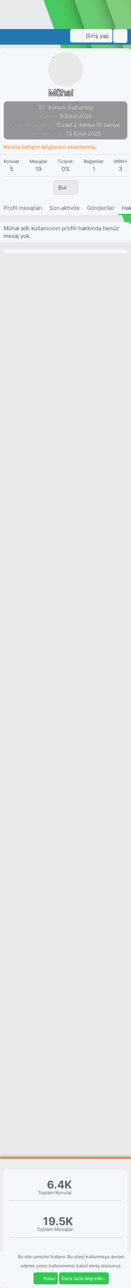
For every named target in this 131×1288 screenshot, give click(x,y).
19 (38, 168)
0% (65, 168)
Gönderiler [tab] (101, 207)
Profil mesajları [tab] (23, 207)
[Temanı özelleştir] (76, 35)
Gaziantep (81, 107)
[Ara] (120, 36)
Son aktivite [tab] (64, 207)
